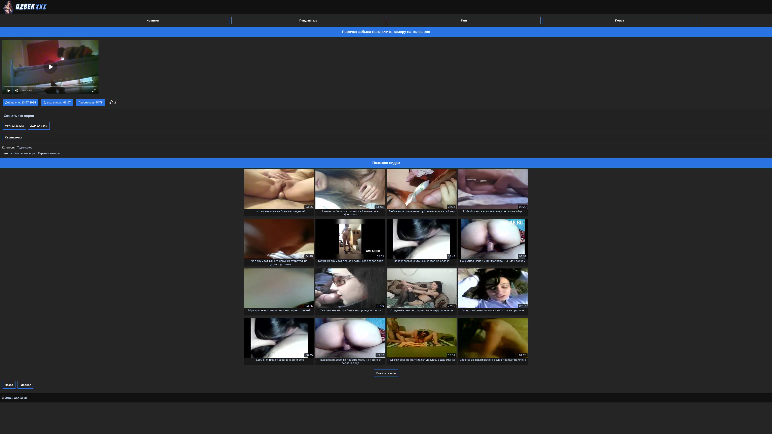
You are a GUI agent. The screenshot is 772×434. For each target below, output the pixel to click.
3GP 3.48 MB (38, 125)
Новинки (153, 20)
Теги (464, 20)
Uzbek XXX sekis (16, 397)
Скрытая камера (49, 153)
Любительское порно (23, 153)
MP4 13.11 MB (14, 125)
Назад (9, 384)
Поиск (619, 20)
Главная (25, 384)
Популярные (308, 20)
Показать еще (386, 373)
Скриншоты (13, 137)
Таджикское (24, 147)
